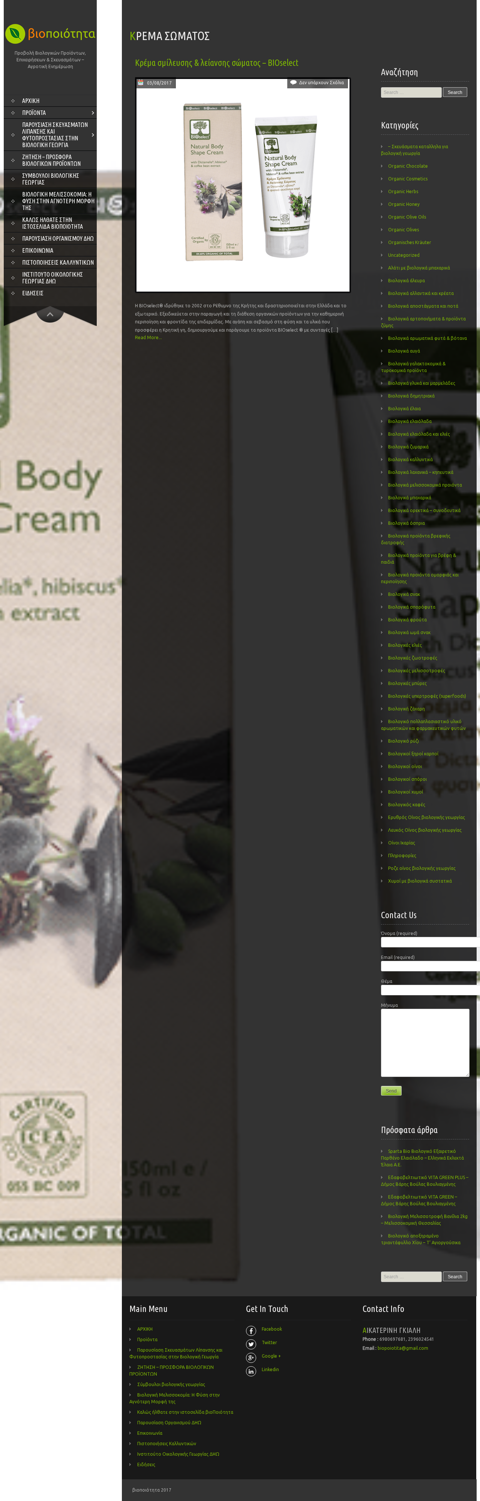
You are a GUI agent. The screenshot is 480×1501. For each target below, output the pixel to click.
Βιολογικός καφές (406, 804)
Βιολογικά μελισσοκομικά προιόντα (425, 484)
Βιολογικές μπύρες (407, 683)
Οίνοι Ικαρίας (401, 842)
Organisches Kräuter (409, 242)
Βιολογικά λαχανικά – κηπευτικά (420, 472)
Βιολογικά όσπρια (406, 523)
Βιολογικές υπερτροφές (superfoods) (427, 696)
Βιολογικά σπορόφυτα (411, 607)
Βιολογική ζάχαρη (406, 708)
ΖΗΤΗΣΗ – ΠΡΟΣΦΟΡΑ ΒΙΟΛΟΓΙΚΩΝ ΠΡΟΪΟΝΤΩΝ (51, 160)
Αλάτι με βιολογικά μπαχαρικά (419, 267)
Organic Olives (403, 229)
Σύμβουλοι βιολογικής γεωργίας (50, 179)
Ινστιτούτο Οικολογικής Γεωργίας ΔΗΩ (52, 277)
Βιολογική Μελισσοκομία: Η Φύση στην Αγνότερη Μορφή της (58, 201)
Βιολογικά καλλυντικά (410, 459)
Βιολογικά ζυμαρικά (408, 446)
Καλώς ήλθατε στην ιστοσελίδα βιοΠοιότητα (52, 223)
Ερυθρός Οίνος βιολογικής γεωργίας (426, 817)
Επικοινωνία (37, 250)
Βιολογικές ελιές (405, 645)
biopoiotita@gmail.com (403, 1348)
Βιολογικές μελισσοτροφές (416, 670)
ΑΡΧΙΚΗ (30, 100)
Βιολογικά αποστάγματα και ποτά (423, 306)
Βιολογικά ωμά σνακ (409, 632)
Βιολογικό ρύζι (403, 741)
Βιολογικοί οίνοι (405, 766)
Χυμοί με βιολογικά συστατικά (420, 881)
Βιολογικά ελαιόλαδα (410, 421)
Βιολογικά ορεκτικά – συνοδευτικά (424, 510)
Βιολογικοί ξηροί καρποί (413, 753)
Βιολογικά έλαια (404, 408)
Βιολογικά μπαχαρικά (409, 497)
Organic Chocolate (408, 166)
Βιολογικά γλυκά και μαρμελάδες (421, 383)
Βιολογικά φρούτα (407, 619)
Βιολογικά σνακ (404, 594)
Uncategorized (404, 255)
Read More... (148, 337)
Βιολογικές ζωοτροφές (412, 657)
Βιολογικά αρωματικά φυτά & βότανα (427, 338)
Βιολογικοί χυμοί (405, 791)
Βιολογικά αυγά (404, 350)
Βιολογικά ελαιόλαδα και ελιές (419, 434)
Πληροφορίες (402, 855)
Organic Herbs (403, 191)
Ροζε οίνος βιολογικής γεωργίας (422, 868)
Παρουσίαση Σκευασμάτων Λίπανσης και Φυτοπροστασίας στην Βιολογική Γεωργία (55, 134)
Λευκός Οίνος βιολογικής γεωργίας (425, 830)
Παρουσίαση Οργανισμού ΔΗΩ (58, 238)
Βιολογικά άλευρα (406, 280)
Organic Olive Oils (407, 216)
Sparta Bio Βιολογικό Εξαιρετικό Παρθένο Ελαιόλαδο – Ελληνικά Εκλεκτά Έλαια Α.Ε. (422, 1158)
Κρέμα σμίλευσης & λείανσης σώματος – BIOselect (216, 63)
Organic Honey (404, 204)
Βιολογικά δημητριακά (411, 395)
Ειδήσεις (33, 293)
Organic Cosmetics (408, 178)
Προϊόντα (34, 112)
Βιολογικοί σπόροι (407, 779)
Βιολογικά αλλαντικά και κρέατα (421, 293)
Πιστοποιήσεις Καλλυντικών (58, 262)
